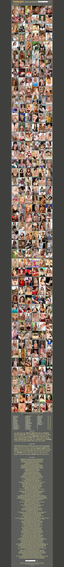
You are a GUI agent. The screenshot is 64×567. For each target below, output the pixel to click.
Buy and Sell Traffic (32, 565)
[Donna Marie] (15, 371)
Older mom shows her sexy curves (32, 471)
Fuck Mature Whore (15, 263)
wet (40, 440)
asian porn (29, 564)
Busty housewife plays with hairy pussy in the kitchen (32, 522)
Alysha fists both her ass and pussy (32, 469)
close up (16, 434)
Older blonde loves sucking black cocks (32, 488)
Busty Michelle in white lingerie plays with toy (32, 487)
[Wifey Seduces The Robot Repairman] (35, 308)
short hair (29, 439)
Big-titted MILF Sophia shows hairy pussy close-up (32, 509)
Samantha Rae (21, 454)
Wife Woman (15, 136)
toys (33, 440)
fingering (32, 434)
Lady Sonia (30, 451)
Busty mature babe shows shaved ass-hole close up (32, 500)
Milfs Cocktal (40, 417)
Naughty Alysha (30, 452)
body (42, 433)
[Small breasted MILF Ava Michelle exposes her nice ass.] (35, 290)
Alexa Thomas (24, 445)
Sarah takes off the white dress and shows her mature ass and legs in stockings (32, 556)
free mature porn (22, 563)
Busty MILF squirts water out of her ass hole (32, 485)
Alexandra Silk (17, 445)
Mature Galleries (42, 136)
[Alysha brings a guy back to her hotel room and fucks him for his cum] (49, 19)
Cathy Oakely (26, 448)
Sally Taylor (45, 452)
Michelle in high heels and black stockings (32, 473)
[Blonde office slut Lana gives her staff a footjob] (49, 317)
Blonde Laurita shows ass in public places (32, 517)
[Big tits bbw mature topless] (49, 55)
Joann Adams (48, 449)
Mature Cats (42, 127)
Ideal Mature (22, 407)
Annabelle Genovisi (34, 446)
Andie (22, 446)
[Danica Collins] (28, 37)
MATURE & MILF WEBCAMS (31, 1)
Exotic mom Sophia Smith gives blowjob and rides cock (32, 532)
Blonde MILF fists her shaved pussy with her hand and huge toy (32, 491)
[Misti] (49, 81)
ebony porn (39, 563)
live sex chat (38, 562)
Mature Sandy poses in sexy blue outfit (32, 481)
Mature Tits (35, 127)
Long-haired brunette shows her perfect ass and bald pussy (32, 516)
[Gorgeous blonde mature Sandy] (15, 190)
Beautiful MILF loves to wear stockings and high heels (32, 492)
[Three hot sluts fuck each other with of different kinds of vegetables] (15, 217)
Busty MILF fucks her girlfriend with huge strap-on (32, 465)
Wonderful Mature (15, 407)
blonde (33, 433)
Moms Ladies (28, 272)
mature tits (21, 562)
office (33, 437)
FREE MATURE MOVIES (15, 4)
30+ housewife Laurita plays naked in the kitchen (32, 529)
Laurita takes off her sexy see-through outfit (32, 515)
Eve (23, 449)
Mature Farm (40, 416)
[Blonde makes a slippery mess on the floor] (49, 226)
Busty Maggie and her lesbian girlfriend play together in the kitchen (32, 552)
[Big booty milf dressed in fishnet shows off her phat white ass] (28, 335)
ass (18, 433)
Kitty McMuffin (23, 451)
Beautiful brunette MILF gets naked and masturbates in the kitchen (32, 553)
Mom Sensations (35, 407)
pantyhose (43, 437)
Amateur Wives (35, 272)
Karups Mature (49, 272)
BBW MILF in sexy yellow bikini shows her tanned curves (32, 460)
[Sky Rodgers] (42, 154)
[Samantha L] (49, 389)
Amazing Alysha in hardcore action (32, 479)
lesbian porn (32, 564)
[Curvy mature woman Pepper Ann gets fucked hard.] (15, 63)
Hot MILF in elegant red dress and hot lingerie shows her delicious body (32, 539)
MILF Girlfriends (35, 398)
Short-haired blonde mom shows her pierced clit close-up (32, 541)
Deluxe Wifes (15, 272)
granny (45, 434)
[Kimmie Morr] (49, 90)
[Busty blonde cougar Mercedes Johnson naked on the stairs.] (49, 163)
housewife (42, 436)
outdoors (38, 437)
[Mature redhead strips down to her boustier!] (22, 299)
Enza (21, 449)
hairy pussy (30, 563)
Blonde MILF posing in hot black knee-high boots (32, 528)
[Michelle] (28, 28)
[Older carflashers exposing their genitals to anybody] (49, 371)
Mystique (25, 452)
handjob (19, 436)
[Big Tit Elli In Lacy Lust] (28, 208)
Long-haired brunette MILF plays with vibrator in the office (32, 543)
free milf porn (27, 563)
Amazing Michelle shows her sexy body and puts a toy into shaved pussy (32, 497)
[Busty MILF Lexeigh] (15, 37)
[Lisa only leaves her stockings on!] (15, 344)
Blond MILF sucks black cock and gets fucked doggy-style (32, 459)
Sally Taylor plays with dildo (32, 511)
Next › (51, 4)
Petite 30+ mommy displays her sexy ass (32, 503)
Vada (48, 454)
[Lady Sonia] (28, 199)
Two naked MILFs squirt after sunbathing (32, 470)
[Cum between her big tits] (35, 163)
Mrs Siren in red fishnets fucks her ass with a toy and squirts (32, 489)
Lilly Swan (44, 451)
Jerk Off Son (28, 407)
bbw (25, 433)
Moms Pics (22, 272)
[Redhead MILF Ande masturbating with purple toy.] (22, 163)
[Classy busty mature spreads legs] (22, 108)
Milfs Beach (40, 418)
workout (43, 440)
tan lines (23, 440)
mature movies (33, 562)
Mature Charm (42, 407)
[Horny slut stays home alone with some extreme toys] (15, 19)
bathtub (21, 433)
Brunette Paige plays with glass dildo (32, 526)
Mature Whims (49, 398)
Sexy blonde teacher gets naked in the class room (32, 530)
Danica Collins (40, 448)
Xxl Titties (22, 136)
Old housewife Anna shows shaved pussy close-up (32, 554)
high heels (35, 436)
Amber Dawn (41, 445)
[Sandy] (22, 81)
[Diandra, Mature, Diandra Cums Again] (35, 281)
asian (15, 433)
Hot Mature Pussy (28, 263)
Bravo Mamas (40, 422)
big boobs (36, 563)
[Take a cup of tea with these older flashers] (42, 299)
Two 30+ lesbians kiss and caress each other (32, 506)
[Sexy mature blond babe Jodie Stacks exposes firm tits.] (35, 81)
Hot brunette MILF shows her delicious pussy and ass (32, 533)
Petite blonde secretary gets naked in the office (32, 514)
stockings (48, 439)
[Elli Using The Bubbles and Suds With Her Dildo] (49, 117)
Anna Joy (41, 446)
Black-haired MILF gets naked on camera (32, 524)
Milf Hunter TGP (40, 423)
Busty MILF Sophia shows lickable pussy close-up (32, 537)
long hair (21, 437)
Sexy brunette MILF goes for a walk (32, 494)
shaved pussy (23, 439)
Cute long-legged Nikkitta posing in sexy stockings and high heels (32, 558)
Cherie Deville (33, 448)
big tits (28, 433)
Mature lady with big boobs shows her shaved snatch (32, 510)
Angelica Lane (27, 446)
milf (30, 437)
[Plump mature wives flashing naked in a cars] (15, 235)
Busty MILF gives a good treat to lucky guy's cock (32, 527)
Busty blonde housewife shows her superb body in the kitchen (32, 557)
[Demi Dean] (15, 72)
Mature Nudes (15, 127)
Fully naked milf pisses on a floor (32, 463)
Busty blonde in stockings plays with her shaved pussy (32, 462)
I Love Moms (49, 136)
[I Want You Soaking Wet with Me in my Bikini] (28, 10)
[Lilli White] (28, 290)
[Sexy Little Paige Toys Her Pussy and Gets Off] (15, 326)
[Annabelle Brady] (15, 172)
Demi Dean (16, 449)
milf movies (29, 562)
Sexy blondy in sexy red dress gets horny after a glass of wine (32, 519)
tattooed (29, 440)
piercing (48, 437)
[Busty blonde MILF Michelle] (35, 190)
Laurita (35, 451)
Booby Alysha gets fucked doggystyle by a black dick (32, 486)
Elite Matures (40, 424)
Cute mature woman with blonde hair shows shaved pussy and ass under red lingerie (32, 518)
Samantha (16, 454)
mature (26, 437)
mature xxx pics (36, 564)
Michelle (19, 452)
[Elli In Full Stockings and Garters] (42, 37)
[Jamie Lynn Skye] (22, 335)
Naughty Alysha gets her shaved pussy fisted (32, 474)
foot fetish (41, 434)
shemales (42, 563)
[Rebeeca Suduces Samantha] (35, 37)
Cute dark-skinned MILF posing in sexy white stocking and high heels (32, 545)
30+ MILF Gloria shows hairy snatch (32, 549)
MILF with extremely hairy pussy (32, 507)
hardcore (24, 436)
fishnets (36, 434)
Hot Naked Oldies (35, 263)
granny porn (42, 562)
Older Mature (22, 263)
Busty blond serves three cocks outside (32, 464)
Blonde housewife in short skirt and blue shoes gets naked (32, 513)
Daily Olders (42, 263)
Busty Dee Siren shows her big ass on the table (32, 475)
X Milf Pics (39, 420)
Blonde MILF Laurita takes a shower (32, 501)
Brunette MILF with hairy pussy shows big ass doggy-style (32, 505)
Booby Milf (35, 136)
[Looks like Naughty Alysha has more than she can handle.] (22, 154)
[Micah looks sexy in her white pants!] (15, 154)
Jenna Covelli (36, 449)
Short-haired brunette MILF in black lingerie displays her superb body (32, 546)
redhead (16, 439)
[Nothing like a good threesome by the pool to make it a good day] (15, 117)
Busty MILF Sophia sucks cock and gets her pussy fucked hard (32, 502)
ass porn (26, 564)
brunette (46, 433)
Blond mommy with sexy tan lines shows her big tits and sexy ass (32, 482)
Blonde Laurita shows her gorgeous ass (32, 504)
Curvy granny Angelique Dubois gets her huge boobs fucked (32, 499)
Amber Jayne (47, 445)
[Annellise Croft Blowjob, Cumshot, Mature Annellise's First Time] (35, 380)
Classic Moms (42, 272)
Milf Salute (15, 398)
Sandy (34, 454)
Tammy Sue (38, 454)
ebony (27, 434)
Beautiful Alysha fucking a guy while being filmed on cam (32, 495)
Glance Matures (22, 398)
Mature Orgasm (49, 407)
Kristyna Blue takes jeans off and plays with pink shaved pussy (32, 538)
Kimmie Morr (17, 451)
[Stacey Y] (28, 389)
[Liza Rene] (49, 380)
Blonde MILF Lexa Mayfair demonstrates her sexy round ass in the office (32, 496)
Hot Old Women (49, 127)
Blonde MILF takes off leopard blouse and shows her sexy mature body (32, 548)
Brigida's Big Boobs (28, 398)
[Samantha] (15, 253)
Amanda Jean (36, 445)
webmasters (32, 566)
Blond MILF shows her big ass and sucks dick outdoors (32, 467)
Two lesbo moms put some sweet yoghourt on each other (32, 535)
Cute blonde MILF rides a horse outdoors (32, 520)
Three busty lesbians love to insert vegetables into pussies (32, 468)
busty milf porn (25, 562)
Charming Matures (49, 263)
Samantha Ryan (28, 454)
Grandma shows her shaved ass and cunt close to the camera (32, 550)
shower (34, 439)
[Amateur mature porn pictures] (15, 10)
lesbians (16, 437)
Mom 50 (28, 127)
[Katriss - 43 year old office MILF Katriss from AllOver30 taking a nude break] (35, 235)
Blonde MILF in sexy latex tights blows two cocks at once (32, 477)
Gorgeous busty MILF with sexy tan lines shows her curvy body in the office (32, 498)
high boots (29, 436)
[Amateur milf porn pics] (35, 19)
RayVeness (36, 452)
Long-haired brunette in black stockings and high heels (32, 536)
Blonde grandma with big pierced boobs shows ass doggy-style (32, 551)
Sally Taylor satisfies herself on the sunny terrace (32, 523)
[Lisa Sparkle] (42, 226)
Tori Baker (44, 454)
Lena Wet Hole (28, 136)
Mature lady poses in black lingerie (32, 472)
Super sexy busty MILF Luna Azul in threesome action (32, 461)
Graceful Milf (40, 421)
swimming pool (17, 440)
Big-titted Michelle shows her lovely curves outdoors (32, 483)
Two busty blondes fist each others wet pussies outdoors (32, 466)
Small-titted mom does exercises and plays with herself (32, 531)
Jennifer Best (42, 449)
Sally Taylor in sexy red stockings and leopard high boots (32, 540)
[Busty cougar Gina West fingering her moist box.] (42, 326)
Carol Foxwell (21, 448)
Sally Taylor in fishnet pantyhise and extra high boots (32, 525)
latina (47, 436)
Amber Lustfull (17, 446)
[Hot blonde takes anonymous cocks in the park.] (35, 145)
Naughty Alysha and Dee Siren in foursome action (32, 484)
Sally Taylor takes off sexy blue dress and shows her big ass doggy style (32, 512)
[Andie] (15, 145)
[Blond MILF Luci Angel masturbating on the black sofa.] (28, 235)
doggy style (23, 434)
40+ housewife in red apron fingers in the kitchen (32, 508)
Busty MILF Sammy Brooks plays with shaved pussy (32, 480)
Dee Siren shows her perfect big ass (32, 490)
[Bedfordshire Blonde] (42, 46)
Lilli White (39, 451)
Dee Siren (48, 448)
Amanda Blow (30, 445)
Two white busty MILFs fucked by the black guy (32, 478)
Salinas (40, 452)
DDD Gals (42, 398)
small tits (39, 439)
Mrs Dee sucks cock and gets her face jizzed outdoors (32, 476)
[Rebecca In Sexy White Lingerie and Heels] (42, 10)
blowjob (38, 433)
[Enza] (42, 199)
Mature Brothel (22, 127)
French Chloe (27, 449)
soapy (44, 439)
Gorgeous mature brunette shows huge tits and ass (32, 555)
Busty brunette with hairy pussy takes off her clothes (32, 521)
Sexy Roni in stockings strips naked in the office (32, 493)
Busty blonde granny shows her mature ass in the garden (32, 547)
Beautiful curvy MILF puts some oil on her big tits (32, 542)
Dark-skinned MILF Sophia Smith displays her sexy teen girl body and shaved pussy (32, 544)
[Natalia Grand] (15, 208)
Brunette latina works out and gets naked (32, 534)
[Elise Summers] (35, 72)
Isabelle (31, 449)
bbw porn (33, 563)
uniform (36, 440)
